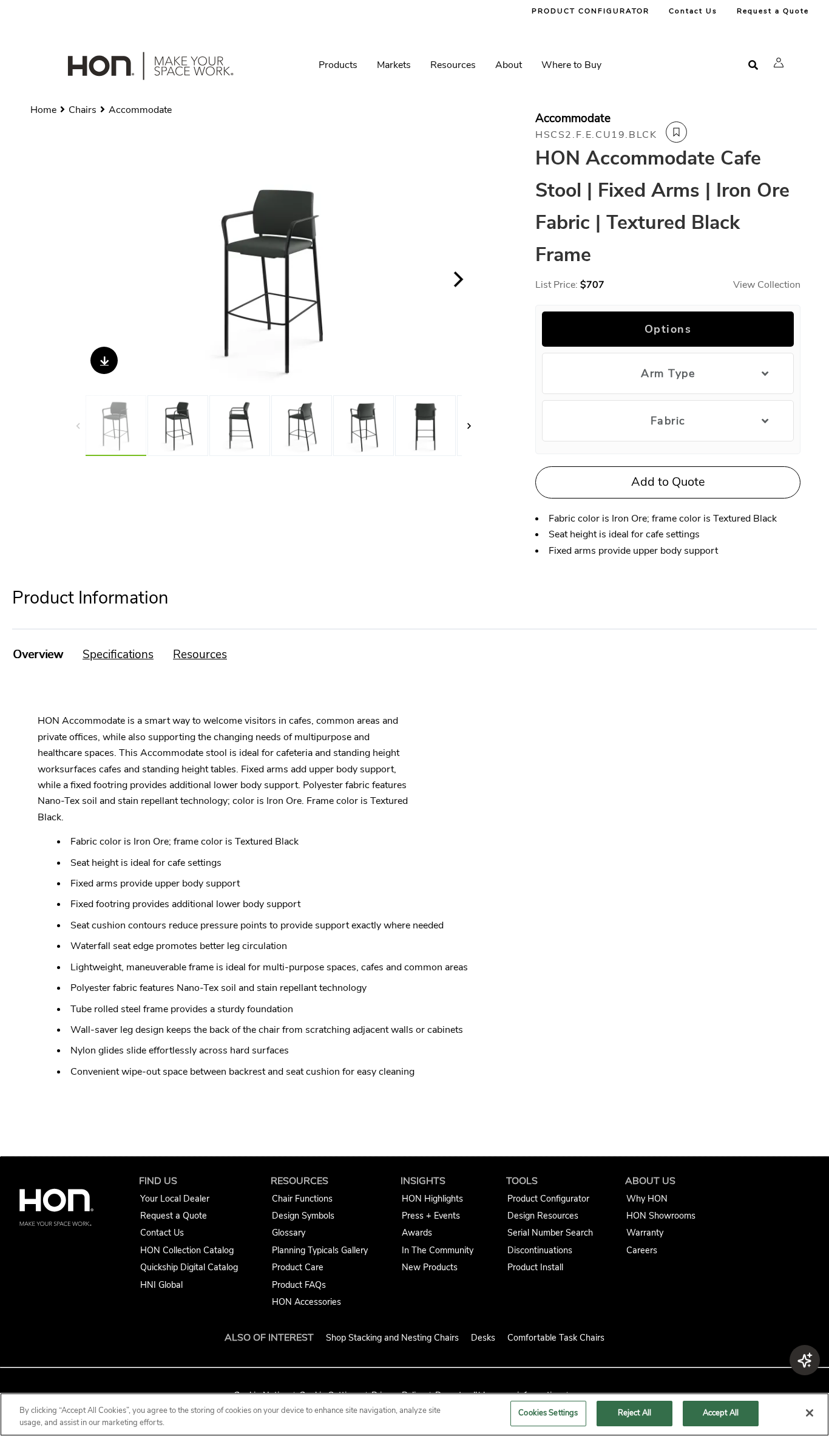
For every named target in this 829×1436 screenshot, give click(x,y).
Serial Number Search (550, 1233)
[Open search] (753, 65)
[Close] (809, 1413)
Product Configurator (548, 1199)
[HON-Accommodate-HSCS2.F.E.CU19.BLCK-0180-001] (425, 425)
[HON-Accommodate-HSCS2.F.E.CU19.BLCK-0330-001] (273, 279)
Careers (641, 1250)
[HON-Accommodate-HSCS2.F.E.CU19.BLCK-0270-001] (239, 425)
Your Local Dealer (174, 1199)
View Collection (766, 284)
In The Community (437, 1250)
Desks (483, 1338)
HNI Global (161, 1285)
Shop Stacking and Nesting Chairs (392, 1338)
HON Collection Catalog (187, 1250)
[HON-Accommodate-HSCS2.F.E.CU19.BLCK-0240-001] (301, 425)
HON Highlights (432, 1199)
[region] (414, 1414)
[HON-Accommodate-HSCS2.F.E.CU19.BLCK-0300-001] (177, 425)
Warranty (644, 1233)
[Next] (458, 279)
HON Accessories (306, 1302)
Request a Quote (773, 11)
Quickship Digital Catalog (189, 1267)
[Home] (149, 68)
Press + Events (431, 1216)
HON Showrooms (660, 1216)
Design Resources (542, 1216)
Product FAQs (299, 1285)
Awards (417, 1233)
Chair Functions (302, 1199)
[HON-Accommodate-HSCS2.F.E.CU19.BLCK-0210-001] (363, 425)
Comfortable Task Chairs (555, 1338)
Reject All (634, 1412)
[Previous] (88, 279)
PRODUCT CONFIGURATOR (590, 11)
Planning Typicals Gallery (320, 1250)
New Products (430, 1267)
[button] (779, 62)
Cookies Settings (548, 1412)
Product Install (535, 1267)
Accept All (721, 1412)
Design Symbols (303, 1216)
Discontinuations (539, 1250)
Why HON (647, 1199)
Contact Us (693, 11)
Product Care (297, 1267)
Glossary (288, 1233)
